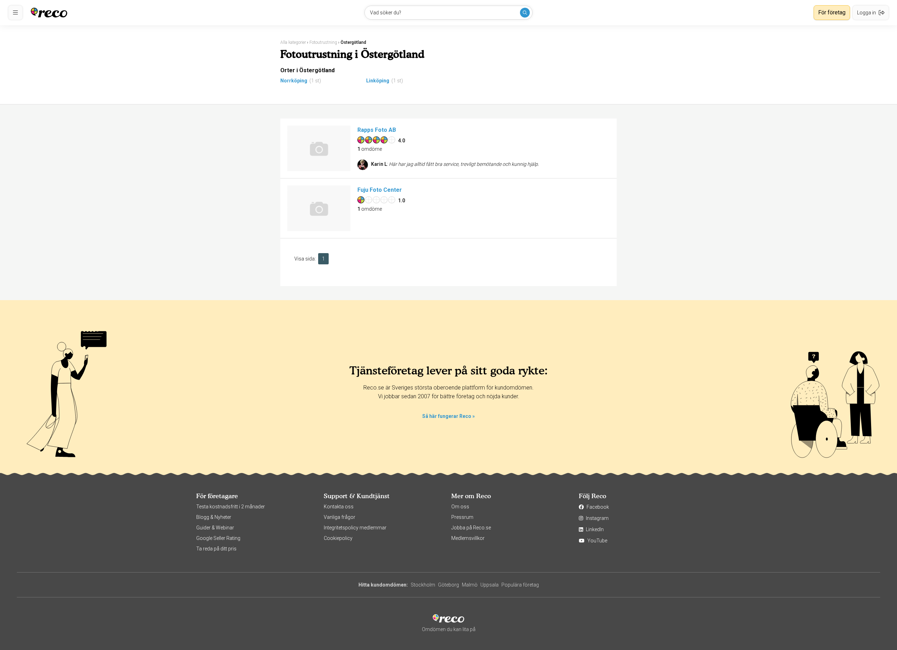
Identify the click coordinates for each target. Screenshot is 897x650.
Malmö (470, 585)
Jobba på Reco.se (471, 527)
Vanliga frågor (339, 517)
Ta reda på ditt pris (216, 548)
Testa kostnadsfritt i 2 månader (230, 506)
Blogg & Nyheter (213, 517)
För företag (831, 12)
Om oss (460, 506)
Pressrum (462, 517)
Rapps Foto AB (376, 130)
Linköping (377, 80)
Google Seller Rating (218, 538)
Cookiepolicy (338, 538)
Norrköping (293, 80)
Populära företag (520, 585)
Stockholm (423, 585)
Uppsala (489, 585)
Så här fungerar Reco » (448, 416)
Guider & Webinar (215, 527)
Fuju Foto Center (379, 190)
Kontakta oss (339, 506)
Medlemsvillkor (468, 538)
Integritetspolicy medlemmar (355, 527)
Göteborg (448, 585)
